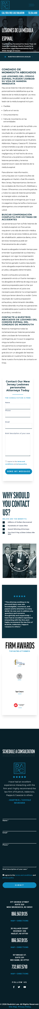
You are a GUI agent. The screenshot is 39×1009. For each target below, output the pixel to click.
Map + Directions (19, 921)
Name (7, 402)
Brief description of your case (17, 433)
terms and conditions (23, 875)
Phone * (6, 845)
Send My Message (18, 471)
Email (7, 422)
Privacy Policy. (24, 1007)
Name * (5, 820)
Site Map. (13, 1007)
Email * (5, 833)
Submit (19, 885)
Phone (8, 410)
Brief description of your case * (15, 869)
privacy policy (22, 464)
